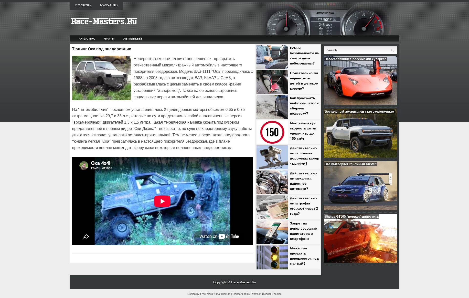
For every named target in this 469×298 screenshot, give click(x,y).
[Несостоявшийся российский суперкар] (360, 104)
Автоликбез (132, 38)
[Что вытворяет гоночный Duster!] (360, 209)
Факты (109, 38)
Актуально (87, 38)
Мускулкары (109, 5)
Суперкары (83, 5)
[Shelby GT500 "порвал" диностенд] (360, 261)
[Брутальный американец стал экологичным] (360, 156)
